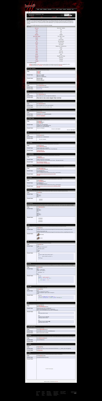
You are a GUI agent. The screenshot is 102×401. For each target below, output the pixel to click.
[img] (37, 47)
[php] (37, 51)
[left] (34, 36)
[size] (37, 31)
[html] (37, 52)
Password (62, 15)
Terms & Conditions (63, 393)
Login (37, 393)
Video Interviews (49, 394)
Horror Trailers (49, 392)
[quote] (36, 54)
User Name (62, 14)
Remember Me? (73, 14)
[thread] (36, 42)
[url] (36, 41)
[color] (37, 29)
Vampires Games (56, 394)
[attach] (36, 57)
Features (43, 395)
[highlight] (36, 34)
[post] (37, 44)
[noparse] (36, 56)
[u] (37, 28)
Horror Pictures (49, 393)
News (43, 394)
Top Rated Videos (49, 395)
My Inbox (37, 395)
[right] (36, 36)
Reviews (43, 392)
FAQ (42, 14)
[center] (39, 36)
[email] (37, 39)
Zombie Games (56, 393)
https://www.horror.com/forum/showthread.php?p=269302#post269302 (49, 186)
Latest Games (56, 392)
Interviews (43, 393)
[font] (37, 33)
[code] (37, 49)
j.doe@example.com (40, 150)
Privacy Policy (62, 392)
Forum (37, 392)
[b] (35, 28)
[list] (36, 46)
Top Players (55, 395)
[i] (36, 28)
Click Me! (38, 174)
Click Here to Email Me (41, 151)
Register (37, 394)
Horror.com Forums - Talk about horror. (34, 14)
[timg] (37, 59)
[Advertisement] (56, 5)
